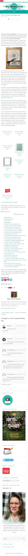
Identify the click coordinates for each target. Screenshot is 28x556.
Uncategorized (8, 284)
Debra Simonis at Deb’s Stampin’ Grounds (14, 258)
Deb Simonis (6, 42)
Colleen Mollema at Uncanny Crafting (13, 229)
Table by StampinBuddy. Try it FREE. (9, 202)
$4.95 (19, 177)
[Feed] (3, 547)
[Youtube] (13, 547)
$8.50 (7, 170)
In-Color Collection (13, 72)
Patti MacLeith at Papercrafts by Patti (13, 232)
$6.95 (19, 134)
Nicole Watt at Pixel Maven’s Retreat (13, 238)
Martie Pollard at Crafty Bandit (11, 266)
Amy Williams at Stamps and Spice (15, 205)
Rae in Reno (10, 338)
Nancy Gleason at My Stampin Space (13, 260)
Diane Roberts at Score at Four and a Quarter (15, 252)
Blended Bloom (15, 87)
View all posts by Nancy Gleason (8, 308)
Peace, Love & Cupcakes (21, 312)
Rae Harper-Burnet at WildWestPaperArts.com (15, 265)
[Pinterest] (5, 279)
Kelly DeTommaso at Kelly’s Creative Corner (14, 243)
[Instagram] (8, 279)
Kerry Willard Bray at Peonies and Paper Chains (15, 235)
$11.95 (7, 134)
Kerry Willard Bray (11, 350)
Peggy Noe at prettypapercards (12, 245)
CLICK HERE (15, 527)
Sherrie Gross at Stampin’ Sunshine (13, 237)
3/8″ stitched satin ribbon (10, 100)
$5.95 (7, 177)
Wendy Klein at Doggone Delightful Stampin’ (14, 240)
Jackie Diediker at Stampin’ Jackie (12, 224)
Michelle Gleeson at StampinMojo (12, 242)
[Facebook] (2, 279)
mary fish (9, 325)
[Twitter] (11, 279)
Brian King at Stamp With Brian (11, 250)
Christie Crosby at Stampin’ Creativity (13, 225)
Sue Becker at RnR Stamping (11, 247)
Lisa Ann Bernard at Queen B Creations (13, 230)
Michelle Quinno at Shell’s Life (11, 234)
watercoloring (24, 89)
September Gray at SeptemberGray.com (14, 248)
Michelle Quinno (10, 361)
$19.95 (7, 198)
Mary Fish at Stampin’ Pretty (11, 257)
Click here (21, 123)
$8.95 (7, 149)
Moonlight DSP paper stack (7, 97)
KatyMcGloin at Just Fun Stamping (12, 227)
